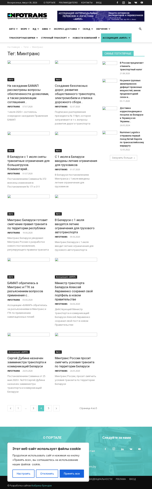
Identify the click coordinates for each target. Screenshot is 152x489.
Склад (86, 28)
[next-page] (56, 408)
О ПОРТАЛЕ (49, 2)
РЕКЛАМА (121, 479)
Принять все (72, 473)
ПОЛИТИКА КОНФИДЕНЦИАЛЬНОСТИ (91, 479)
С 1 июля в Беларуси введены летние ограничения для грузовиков (76, 161)
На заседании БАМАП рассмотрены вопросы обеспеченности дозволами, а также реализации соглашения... (28, 94)
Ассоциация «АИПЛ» (115, 37)
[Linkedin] (129, 2)
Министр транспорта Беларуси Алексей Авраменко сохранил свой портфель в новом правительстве (74, 291)
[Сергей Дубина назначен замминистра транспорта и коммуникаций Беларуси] (28, 343)
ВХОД (98, 2)
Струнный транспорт (54, 37)
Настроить (23, 473)
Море (24, 28)
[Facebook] (117, 2)
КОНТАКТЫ (86, 2)
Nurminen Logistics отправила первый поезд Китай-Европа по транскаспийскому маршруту (132, 139)
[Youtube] (142, 2)
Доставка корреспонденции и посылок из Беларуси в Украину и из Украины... (131, 115)
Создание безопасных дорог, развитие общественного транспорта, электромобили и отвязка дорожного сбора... (75, 94)
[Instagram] (123, 2)
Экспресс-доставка (65, 28)
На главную (13, 47)
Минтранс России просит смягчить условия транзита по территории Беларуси (74, 362)
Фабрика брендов (41, 485)
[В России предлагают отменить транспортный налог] (109, 66)
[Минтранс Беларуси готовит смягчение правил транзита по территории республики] (28, 205)
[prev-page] (10, 408)
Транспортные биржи (22, 37)
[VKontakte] (135, 2)
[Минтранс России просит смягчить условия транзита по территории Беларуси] (76, 343)
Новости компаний (85, 37)
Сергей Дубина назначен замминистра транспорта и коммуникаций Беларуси (26, 362)
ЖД (34, 28)
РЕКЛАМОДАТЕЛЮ (68, 2)
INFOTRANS (13, 106)
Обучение (102, 28)
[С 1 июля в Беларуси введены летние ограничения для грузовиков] (76, 141)
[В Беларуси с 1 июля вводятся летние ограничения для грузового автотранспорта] (76, 205)
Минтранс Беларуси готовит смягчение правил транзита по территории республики (27, 224)
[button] (140, 29)
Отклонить (47, 473)
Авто (12, 28)
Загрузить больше (122, 157)
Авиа (45, 28)
